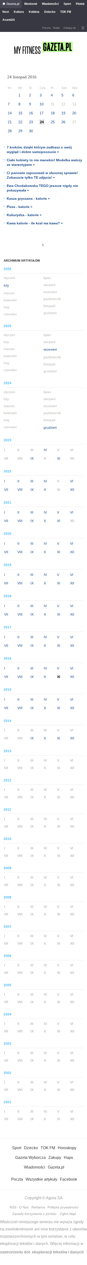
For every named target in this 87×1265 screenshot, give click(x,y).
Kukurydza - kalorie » (24, 215)
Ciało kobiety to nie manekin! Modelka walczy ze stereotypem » (44, 162)
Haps (68, 1157)
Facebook (68, 1179)
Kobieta (34, 12)
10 (42, 104)
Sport (67, 4)
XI (58, 458)
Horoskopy (67, 1148)
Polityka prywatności (63, 1207)
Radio (56, 27)
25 (53, 122)
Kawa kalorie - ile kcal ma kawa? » (35, 223)
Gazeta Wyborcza (30, 1157)
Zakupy (54, 1157)
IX (32, 458)
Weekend (30, 4)
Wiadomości (50, 4)
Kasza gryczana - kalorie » (28, 198)
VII (6, 490)
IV (45, 450)
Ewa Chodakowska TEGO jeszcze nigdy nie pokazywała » (42, 188)
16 (31, 113)
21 (10, 122)
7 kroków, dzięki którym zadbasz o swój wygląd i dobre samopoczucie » (39, 149)
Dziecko (49, 12)
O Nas (24, 1207)
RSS (13, 1207)
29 (20, 131)
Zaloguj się (69, 27)
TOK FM (65, 12)
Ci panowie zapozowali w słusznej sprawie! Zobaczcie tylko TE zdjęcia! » (42, 175)
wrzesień (50, 349)
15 (20, 113)
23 (31, 122)
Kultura (19, 12)
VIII (19, 490)
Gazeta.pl (13, 4)
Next (5, 12)
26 (63, 122)
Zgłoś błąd (68, 1214)
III (31, 481)
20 (74, 113)
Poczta (46, 27)
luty (6, 285)
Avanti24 (8, 20)
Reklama (38, 1207)
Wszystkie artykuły (41, 1179)
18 (53, 113)
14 (10, 113)
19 (63, 113)
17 (42, 113)
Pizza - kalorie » (19, 207)
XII (72, 490)
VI (71, 481)
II (18, 481)
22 (20, 122)
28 (10, 131)
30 (31, 131)
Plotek (80, 4)
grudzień (50, 427)
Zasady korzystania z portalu (34, 1214)
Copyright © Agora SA (44, 1198)
